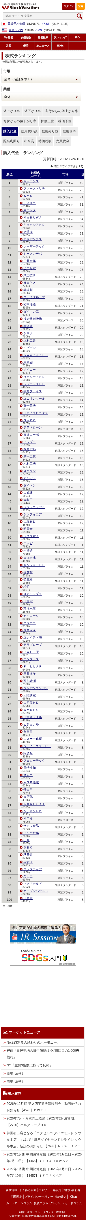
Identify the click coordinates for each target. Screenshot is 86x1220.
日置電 (28, 601)
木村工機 (29, 463)
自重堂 (28, 731)
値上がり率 (11, 111)
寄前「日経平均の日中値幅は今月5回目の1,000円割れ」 (43, 1054)
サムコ (28, 775)
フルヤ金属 (31, 833)
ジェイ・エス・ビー (37, 746)
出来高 (29, 141)
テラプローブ (32, 644)
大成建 (28, 492)
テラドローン (32, 427)
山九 (26, 840)
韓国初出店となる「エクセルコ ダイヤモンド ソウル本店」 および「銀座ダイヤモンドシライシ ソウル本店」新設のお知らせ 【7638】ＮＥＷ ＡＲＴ (44, 1139)
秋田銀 (28, 854)
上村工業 (29, 340)
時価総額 (45, 141)
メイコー (29, 369)
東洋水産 (29, 608)
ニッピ (28, 543)
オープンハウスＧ (35, 891)
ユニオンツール (34, 398)
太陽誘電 (29, 695)
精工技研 (29, 275)
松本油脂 (29, 304)
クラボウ (29, 623)
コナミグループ (34, 297)
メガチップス (32, 594)
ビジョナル (31, 724)
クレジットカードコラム (66, 1203)
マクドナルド (32, 883)
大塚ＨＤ (29, 521)
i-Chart (73, 1196)
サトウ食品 (31, 825)
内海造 (28, 550)
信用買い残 (29, 131)
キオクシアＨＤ (34, 224)
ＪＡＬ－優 (31, 652)
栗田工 (28, 876)
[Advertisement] (43, 995)
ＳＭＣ (28, 195)
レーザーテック (34, 246)
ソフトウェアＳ (34, 507)
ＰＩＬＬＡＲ (32, 666)
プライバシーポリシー (38, 1196)
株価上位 (47, 121)
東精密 (28, 362)
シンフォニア (32, 514)
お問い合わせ (71, 1190)
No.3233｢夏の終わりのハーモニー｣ (33, 1042)
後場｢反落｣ (15, 1073)
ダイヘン (29, 485)
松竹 (26, 586)
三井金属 (29, 261)
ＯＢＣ (28, 847)
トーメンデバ (32, 253)
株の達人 (61, 1196)
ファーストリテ (34, 188)
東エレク (29, 210)
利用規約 (16, 1196)
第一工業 (29, 456)
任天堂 (28, 789)
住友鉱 (28, 572)
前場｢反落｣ (15, 1081)
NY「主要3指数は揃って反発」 (30, 1065)
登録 (80, 6)
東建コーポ (31, 434)
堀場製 (28, 290)
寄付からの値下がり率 (19, 121)
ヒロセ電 (29, 268)
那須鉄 (28, 326)
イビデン (29, 348)
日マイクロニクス (35, 413)
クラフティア (32, 869)
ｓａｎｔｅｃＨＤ (35, 355)
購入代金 (10, 131)
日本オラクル (32, 717)
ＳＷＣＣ (29, 420)
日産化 (28, 898)
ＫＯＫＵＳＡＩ (34, 804)
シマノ (28, 333)
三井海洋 (29, 673)
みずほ (28, 862)
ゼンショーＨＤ (34, 565)
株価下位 (64, 121)
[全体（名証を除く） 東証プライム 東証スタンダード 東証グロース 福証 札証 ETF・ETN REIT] (41, 79)
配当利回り (11, 141)
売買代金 (62, 141)
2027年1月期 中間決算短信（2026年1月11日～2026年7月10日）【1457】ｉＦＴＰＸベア (44, 1172)
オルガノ (29, 478)
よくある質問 (27, 1190)
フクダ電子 (31, 536)
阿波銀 (28, 753)
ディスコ (29, 203)
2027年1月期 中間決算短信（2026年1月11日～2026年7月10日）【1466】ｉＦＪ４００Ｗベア (44, 1157)
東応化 (28, 796)
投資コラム (41, 1203)
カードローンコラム (19, 1203)
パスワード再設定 (49, 1190)
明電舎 (28, 529)
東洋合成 (29, 558)
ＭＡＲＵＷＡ (32, 217)
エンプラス (31, 659)
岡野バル (29, 449)
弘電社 (28, 579)
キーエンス (31, 181)
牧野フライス (32, 391)
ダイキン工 (31, 311)
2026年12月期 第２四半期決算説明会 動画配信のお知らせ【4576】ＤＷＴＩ (44, 1107)
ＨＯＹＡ (29, 282)
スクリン (29, 471)
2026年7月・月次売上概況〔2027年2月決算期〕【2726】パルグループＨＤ (42, 1121)
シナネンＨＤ (32, 811)
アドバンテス (32, 239)
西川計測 (29, 681)
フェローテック (34, 760)
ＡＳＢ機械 (31, 782)
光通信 (28, 232)
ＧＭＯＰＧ (31, 710)
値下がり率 (32, 111)
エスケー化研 (32, 739)
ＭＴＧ (28, 818)
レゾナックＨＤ (34, 384)
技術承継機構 (32, 319)
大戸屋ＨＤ (31, 702)
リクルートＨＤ (34, 377)
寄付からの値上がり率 (61, 111)
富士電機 (29, 405)
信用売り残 (50, 131)
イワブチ (29, 442)
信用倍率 (69, 131)
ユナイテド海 (32, 637)
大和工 (28, 500)
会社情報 (11, 1190)
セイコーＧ (31, 615)
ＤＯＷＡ (29, 630)
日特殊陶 (29, 768)
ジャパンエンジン (35, 688)
